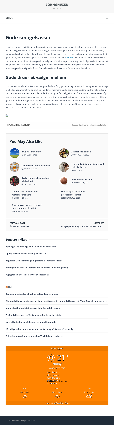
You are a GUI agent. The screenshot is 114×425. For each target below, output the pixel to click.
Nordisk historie (21, 226)
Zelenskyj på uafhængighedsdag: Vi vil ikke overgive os (34, 336)
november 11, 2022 (81, 155)
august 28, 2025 (20, 211)
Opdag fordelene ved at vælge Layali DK (26, 253)
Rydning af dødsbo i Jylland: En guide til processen (31, 246)
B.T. (10, 287)
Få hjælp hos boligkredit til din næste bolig (83, 226)
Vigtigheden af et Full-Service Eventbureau (27, 274)
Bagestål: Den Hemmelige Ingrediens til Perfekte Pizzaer (34, 260)
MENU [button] (9, 18)
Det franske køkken (81, 151)
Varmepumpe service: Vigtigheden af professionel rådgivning (37, 267)
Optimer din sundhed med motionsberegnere (25, 193)
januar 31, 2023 (30, 169)
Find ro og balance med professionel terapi (73, 193)
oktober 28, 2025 (21, 198)
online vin (69, 57)
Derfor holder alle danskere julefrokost (35, 179)
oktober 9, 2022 (30, 155)
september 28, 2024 (71, 198)
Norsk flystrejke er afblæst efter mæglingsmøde (31, 322)
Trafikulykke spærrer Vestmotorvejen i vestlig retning (34, 315)
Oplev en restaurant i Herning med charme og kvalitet (27, 207)
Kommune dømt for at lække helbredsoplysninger (32, 294)
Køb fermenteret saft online (36, 165)
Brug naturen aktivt (32, 151)
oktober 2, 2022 (30, 184)
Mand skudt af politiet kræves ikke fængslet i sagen (33, 308)
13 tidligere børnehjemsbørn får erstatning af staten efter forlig (39, 329)
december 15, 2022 (81, 182)
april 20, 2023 (78, 170)
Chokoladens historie (81, 179)
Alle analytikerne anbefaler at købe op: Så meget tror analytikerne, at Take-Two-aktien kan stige (57, 301)
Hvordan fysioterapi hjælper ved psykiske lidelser (87, 166)
